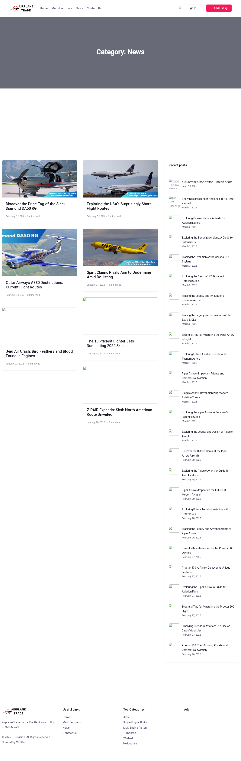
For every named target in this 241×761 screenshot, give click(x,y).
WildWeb (21, 742)
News (79, 8)
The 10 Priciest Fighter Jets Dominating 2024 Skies (110, 343)
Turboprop (129, 733)
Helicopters (130, 743)
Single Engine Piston (135, 722)
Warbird (128, 738)
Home (44, 8)
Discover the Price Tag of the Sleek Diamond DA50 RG (36, 206)
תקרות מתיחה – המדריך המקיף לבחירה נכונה (207, 181)
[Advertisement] (120, 116)
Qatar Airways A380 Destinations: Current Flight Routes (34, 284)
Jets (126, 717)
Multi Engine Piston (135, 727)
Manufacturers (62, 8)
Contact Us (94, 8)
